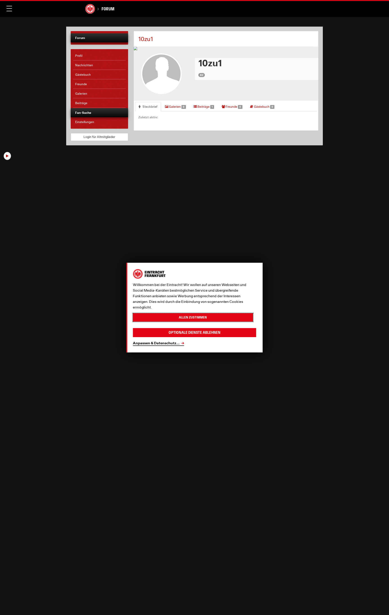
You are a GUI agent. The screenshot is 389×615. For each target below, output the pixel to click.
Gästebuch (263, 106)
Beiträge (205, 106)
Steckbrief (149, 106)
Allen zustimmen (193, 317)
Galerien (176, 106)
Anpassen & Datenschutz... (156, 343)
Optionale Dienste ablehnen (194, 332)
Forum (108, 8)
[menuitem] (99, 55)
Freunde (233, 106)
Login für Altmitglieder (99, 137)
